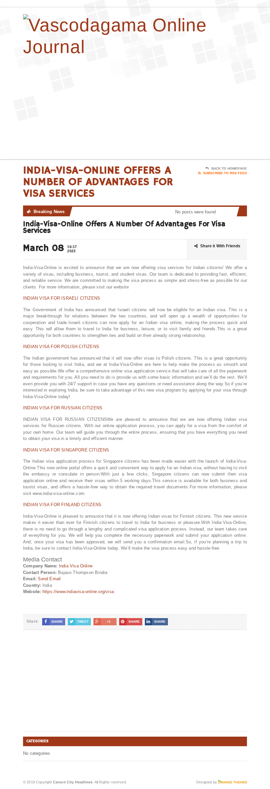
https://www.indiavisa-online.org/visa (78, 591)
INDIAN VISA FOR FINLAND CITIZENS (62, 504)
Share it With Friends (220, 246)
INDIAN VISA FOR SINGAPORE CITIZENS (66, 450)
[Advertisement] (204, 106)
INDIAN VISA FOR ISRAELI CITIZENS (61, 298)
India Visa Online (76, 565)
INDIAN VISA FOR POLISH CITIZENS (61, 346)
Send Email (49, 578)
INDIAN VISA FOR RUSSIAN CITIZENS (62, 407)
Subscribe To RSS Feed (225, 173)
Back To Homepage (229, 168)
